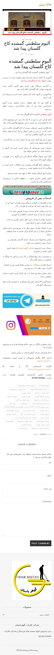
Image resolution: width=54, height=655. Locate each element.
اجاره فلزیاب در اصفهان (18, 389)
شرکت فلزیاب (44, 410)
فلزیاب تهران (44, 417)
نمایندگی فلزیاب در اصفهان (40, 428)
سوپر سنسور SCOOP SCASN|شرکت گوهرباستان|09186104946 (27, 407)
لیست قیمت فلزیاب (42, 425)
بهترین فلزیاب (25, 396)
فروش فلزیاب (44, 414)
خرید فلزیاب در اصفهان (41, 400)
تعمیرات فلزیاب (12, 396)
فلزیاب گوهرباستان (42, 421)
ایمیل (49, 475)
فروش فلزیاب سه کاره (28, 414)
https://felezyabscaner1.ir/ (39, 389)
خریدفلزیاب (24, 403)
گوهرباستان (9, 421)
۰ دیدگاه (36, 434)
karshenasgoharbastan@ (39, 369)
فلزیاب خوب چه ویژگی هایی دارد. (25, 417)
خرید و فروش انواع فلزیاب (40, 403)
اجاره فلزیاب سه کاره (42, 393)
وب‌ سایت (47, 488)
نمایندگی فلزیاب (26, 425)
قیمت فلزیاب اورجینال (24, 421)
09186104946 (44, 386)
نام (50, 462)
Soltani (43, 434)
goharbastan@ (43, 361)
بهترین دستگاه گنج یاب (41, 396)
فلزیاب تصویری (11, 414)
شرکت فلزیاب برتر (29, 410)
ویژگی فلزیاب (22, 428)
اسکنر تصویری (26, 393)
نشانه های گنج (27, 39)
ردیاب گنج (12, 403)
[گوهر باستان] (44, 4)
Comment (46, 501)
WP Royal (20, 650)
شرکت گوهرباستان (26, 248)
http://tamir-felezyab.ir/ (26, 386)
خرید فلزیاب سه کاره (23, 400)
